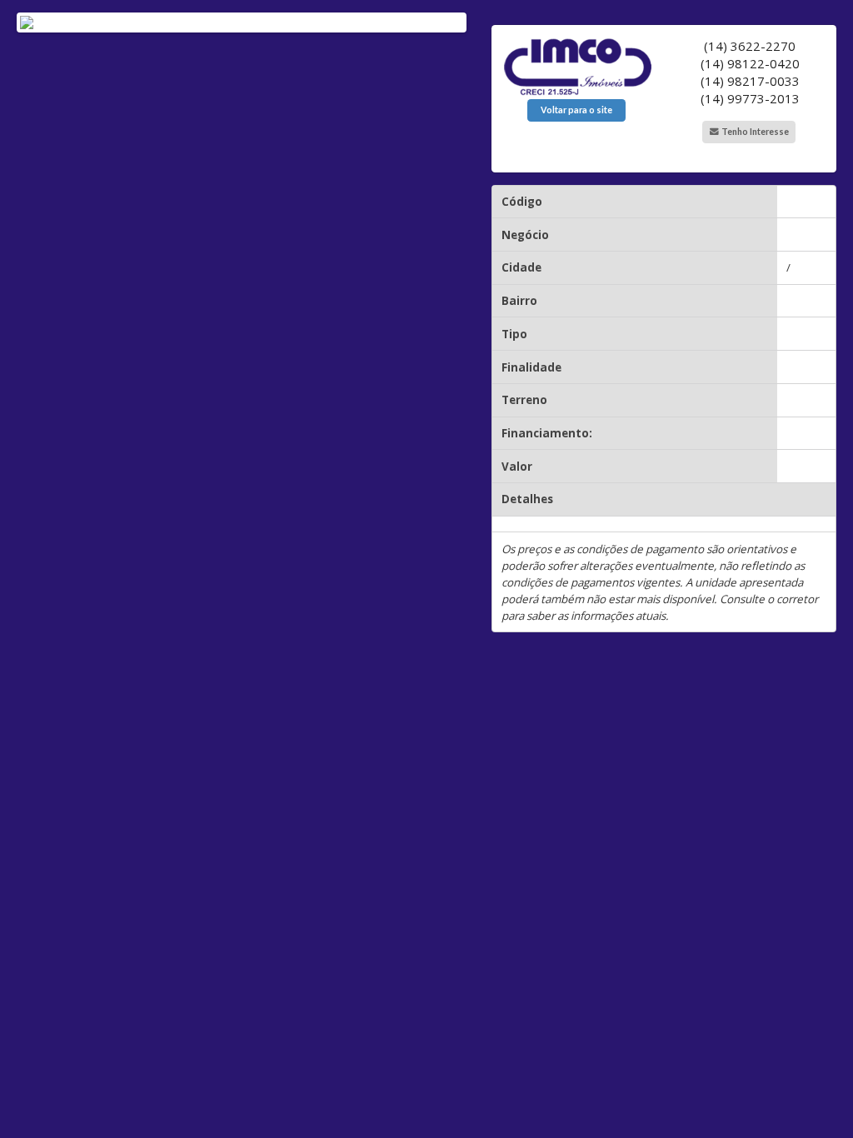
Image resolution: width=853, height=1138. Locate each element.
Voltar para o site (576, 110)
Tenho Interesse (754, 132)
